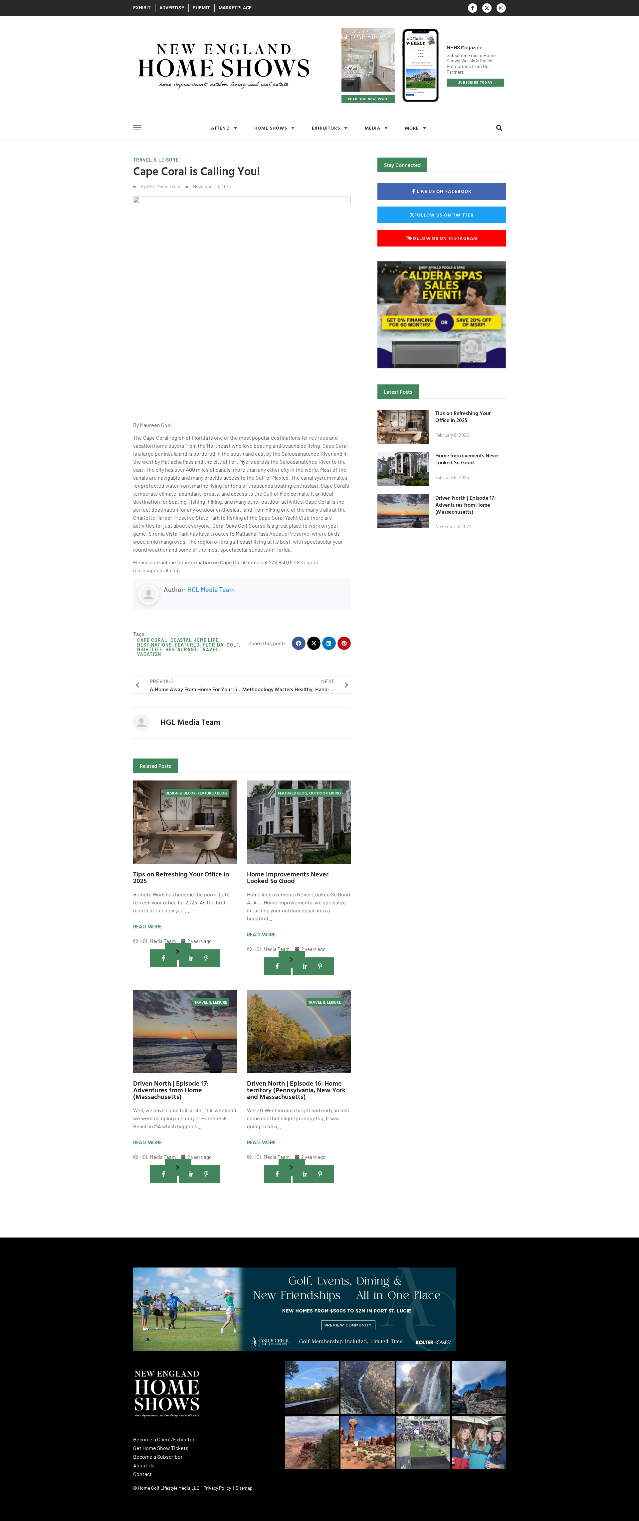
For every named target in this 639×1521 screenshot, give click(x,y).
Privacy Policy (217, 1488)
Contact (142, 1474)
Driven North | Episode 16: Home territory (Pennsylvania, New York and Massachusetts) (296, 1089)
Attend (220, 127)
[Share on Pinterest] (206, 958)
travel (209, 649)
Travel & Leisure (156, 160)
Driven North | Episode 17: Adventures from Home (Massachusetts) (170, 1089)
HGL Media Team (211, 589)
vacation (149, 654)
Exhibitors (326, 127)
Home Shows (270, 127)
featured (187, 645)
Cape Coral (152, 640)
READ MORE (147, 926)
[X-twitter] (487, 8)
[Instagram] (501, 8)
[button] (499, 128)
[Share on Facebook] (163, 958)
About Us (143, 1465)
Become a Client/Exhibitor (164, 1439)
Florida (213, 645)
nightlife (149, 649)
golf (233, 645)
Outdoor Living (325, 793)
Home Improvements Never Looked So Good (287, 877)
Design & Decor (180, 793)
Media (372, 127)
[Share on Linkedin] (192, 958)
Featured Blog (212, 793)
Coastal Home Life (194, 640)
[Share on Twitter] (178, 951)
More (412, 127)
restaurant (181, 649)
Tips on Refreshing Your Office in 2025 (181, 877)
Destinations (154, 645)
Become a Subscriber (158, 1456)
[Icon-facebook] (472, 8)
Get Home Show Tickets (160, 1448)
